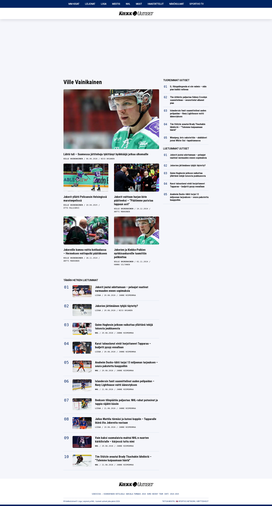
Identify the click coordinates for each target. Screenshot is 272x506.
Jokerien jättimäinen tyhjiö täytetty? (116, 306)
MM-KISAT (73, 4)
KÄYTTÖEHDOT (203, 501)
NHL (128, 4)
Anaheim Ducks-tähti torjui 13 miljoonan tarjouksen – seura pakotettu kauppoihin (126, 364)
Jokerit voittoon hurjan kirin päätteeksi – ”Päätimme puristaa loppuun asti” (133, 200)
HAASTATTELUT (156, 4)
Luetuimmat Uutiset (176, 148)
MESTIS (116, 4)
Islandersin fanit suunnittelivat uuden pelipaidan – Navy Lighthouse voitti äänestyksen (124, 383)
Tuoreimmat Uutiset (176, 80)
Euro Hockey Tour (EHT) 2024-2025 (163, 494)
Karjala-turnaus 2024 (136, 494)
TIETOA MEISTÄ (168, 501)
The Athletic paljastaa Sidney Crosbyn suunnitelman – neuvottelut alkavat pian (188, 100)
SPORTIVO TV (197, 4)
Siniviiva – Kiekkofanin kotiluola (108, 494)
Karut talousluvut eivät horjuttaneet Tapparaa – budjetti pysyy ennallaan (123, 345)
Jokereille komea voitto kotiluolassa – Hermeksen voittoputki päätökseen (85, 251)
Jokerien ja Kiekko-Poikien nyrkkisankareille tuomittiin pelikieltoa (130, 253)
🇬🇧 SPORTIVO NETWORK (185, 501)
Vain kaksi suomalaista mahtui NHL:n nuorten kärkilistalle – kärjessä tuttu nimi (122, 439)
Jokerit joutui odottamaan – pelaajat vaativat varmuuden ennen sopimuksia (121, 288)
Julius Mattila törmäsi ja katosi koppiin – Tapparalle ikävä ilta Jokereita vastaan (125, 420)
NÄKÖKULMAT (176, 4)
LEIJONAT (90, 4)
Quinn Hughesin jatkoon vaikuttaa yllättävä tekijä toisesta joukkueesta (124, 326)
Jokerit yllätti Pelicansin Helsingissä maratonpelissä (85, 198)
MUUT (139, 4)
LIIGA (103, 4)
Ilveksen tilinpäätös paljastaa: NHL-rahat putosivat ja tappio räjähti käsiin (126, 402)
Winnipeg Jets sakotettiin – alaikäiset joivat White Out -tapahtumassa (188, 139)
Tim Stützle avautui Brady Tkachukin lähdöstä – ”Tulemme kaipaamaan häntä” (123, 458)
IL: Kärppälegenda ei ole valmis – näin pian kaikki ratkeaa (188, 88)
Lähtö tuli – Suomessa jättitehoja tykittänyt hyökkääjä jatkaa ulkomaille (105, 154)
